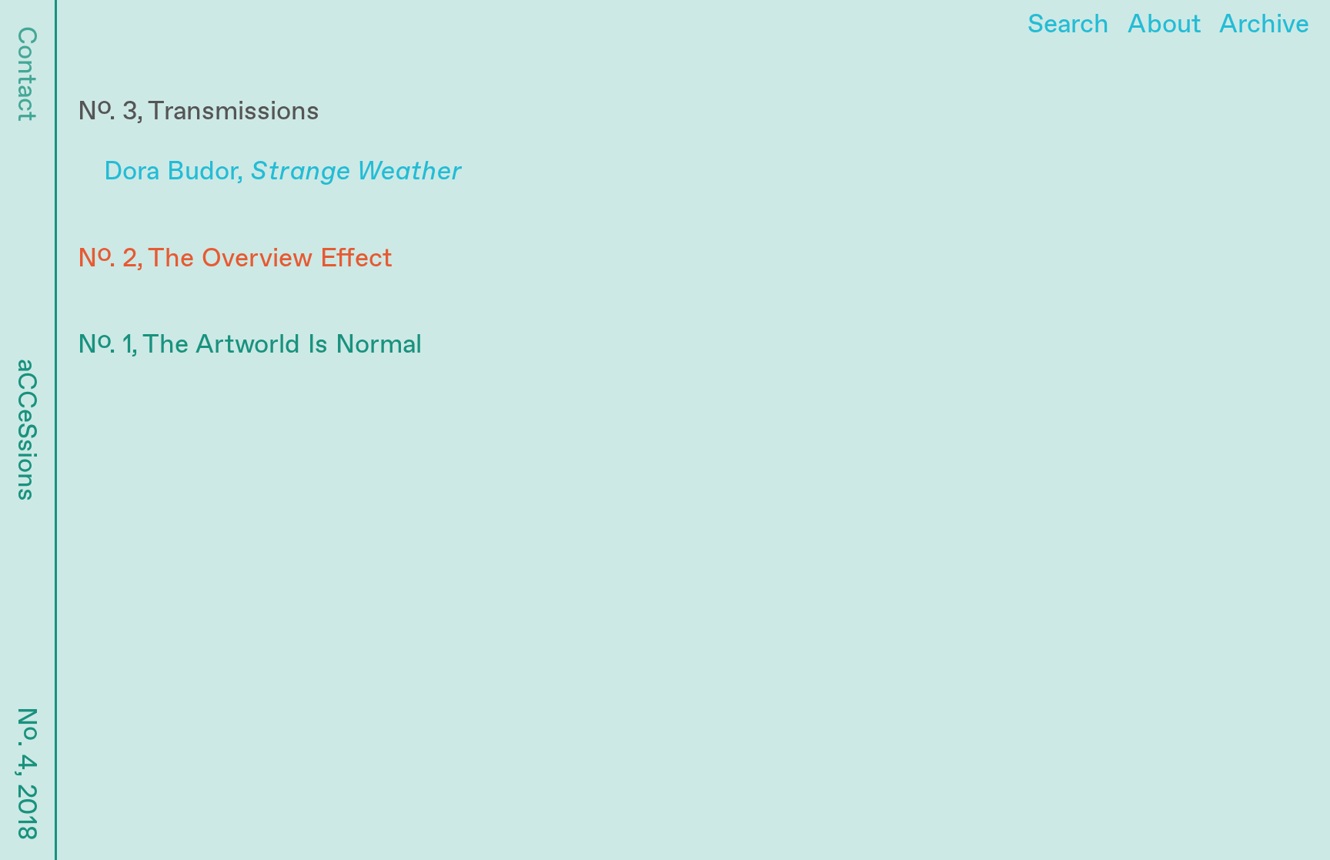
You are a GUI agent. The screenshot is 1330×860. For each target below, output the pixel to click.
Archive (1264, 24)
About (1164, 24)
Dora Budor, (283, 171)
